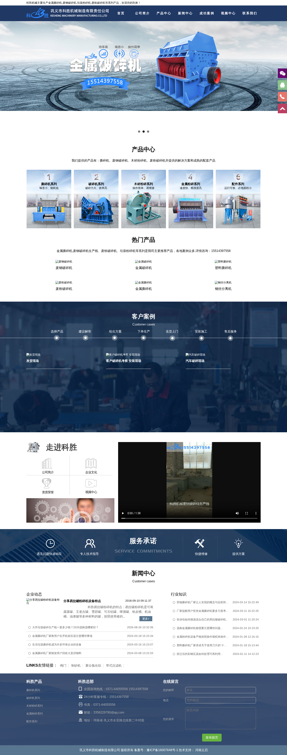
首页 (121, 13)
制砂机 (76, 665)
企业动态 (34, 594)
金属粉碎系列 (34, 713)
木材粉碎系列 (34, 705)
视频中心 (228, 13)
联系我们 (249, 13)
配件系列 (31, 721)
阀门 (63, 665)
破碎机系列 (33, 697)
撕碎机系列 (33, 690)
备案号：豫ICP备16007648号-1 (156, 750)
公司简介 (142, 13)
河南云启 (201, 750)
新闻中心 (185, 13)
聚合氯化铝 (93, 665)
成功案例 (207, 13)
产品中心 (164, 13)
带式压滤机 (114, 665)
